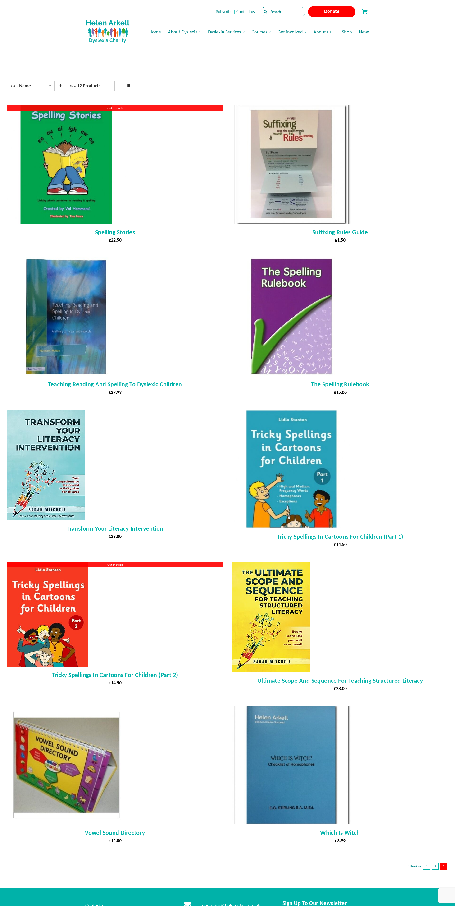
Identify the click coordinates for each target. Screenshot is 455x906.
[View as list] (128, 85)
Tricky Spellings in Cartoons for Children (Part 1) (340, 536)
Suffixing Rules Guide (340, 232)
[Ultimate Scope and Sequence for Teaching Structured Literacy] (271, 566)
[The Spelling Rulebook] (291, 261)
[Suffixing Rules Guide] (291, 109)
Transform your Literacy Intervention (115, 528)
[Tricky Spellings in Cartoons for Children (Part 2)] (47, 566)
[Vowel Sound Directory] (66, 710)
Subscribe (224, 11)
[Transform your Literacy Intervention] (46, 414)
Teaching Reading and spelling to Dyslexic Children (115, 384)
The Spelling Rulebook (340, 384)
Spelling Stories (115, 232)
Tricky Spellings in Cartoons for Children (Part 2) (115, 675)
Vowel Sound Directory (115, 832)
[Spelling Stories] (66, 109)
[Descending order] (60, 85)
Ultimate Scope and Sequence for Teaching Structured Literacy (340, 680)
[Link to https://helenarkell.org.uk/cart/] (364, 11)
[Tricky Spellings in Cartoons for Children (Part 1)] (291, 414)
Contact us (245, 11)
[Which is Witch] (291, 710)
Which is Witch (340, 832)
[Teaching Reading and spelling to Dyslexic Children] (66, 261)
